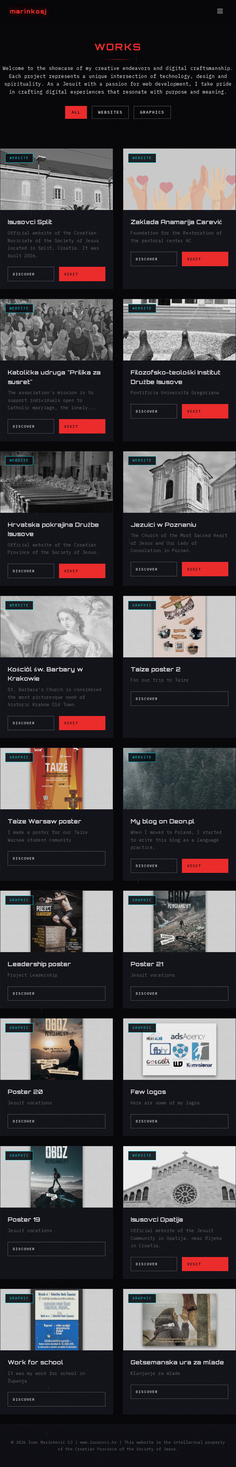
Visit (71, 274)
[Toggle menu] (220, 11)
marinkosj (28, 11)
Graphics (152, 112)
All (76, 112)
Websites (110, 112)
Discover (24, 274)
